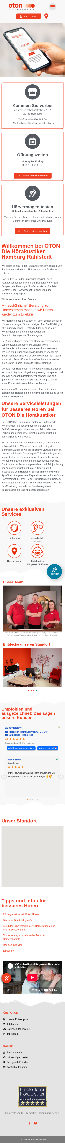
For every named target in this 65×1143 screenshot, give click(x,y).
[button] (52, 6)
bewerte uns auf (46, 748)
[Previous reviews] (4, 776)
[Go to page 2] (32, 799)
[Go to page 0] (27, 799)
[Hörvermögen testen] (32, 193)
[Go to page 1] (30, 799)
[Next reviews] (60, 776)
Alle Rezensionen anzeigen (21, 748)
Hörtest (54, 573)
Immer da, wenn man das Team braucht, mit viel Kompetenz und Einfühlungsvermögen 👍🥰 (31, 775)
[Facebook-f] (29, 1123)
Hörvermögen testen (32, 206)
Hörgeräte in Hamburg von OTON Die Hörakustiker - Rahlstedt (26, 733)
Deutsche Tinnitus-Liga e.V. (17, 920)
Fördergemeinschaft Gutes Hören (21, 914)
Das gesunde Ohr (12, 945)
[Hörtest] (54, 569)
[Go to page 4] (37, 799)
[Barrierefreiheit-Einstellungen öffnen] (6, 978)
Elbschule (8, 950)
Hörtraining (14, 538)
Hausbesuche (14, 561)
